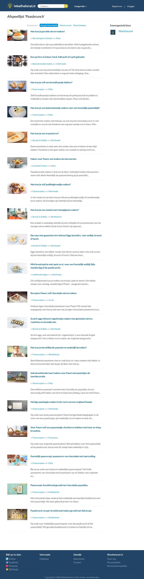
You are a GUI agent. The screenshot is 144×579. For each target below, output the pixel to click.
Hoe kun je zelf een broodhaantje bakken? (51, 82)
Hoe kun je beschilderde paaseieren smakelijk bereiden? (59, 347)
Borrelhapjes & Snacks (42, 38)
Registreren (117, 6)
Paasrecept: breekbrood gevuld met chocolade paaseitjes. (59, 485)
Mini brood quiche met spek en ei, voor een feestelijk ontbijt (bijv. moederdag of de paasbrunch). (63, 266)
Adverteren (79, 558)
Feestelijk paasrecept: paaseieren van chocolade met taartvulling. (63, 456)
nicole (51, 300)
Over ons (111, 558)
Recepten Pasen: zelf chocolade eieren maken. (54, 293)
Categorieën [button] (79, 6)
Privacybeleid (113, 562)
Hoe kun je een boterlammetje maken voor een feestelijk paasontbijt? (65, 108)
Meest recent (65, 25)
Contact (77, 562)
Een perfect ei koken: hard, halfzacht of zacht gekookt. (58, 57)
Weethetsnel (56, 217)
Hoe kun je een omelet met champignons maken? (55, 209)
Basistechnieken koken (42, 64)
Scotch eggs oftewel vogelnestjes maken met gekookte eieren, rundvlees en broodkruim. (62, 320)
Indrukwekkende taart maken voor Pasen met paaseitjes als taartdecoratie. (60, 375)
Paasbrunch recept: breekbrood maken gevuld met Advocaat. (61, 510)
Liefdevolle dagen (40, 274)
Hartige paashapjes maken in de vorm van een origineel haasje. (62, 402)
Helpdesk (44, 558)
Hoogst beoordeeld (48, 25)
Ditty (58, 38)
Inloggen (131, 6)
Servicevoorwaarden (117, 565)
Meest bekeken (79, 25)
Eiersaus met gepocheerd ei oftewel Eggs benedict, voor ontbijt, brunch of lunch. (66, 237)
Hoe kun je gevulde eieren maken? (48, 31)
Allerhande (61, 64)
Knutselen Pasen (40, 166)
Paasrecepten (38, 89)
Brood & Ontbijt (40, 140)
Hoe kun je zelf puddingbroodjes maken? (51, 184)
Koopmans (53, 437)
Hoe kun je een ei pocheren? (45, 133)
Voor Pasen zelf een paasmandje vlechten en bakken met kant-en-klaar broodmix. (66, 429)
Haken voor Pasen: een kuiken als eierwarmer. (54, 158)
